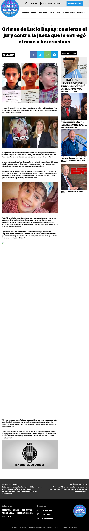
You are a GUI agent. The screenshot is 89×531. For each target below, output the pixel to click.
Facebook (46, 510)
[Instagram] (37, 518)
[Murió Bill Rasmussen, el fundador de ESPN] (74, 177)
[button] (26, 3)
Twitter (46, 514)
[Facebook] (33, 54)
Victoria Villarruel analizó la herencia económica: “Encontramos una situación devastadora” (68, 489)
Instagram (47, 518)
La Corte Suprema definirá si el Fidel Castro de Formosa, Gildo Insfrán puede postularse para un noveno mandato (74, 159)
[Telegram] (54, 54)
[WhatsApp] (47, 54)
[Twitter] (40, 54)
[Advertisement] (30, 454)
